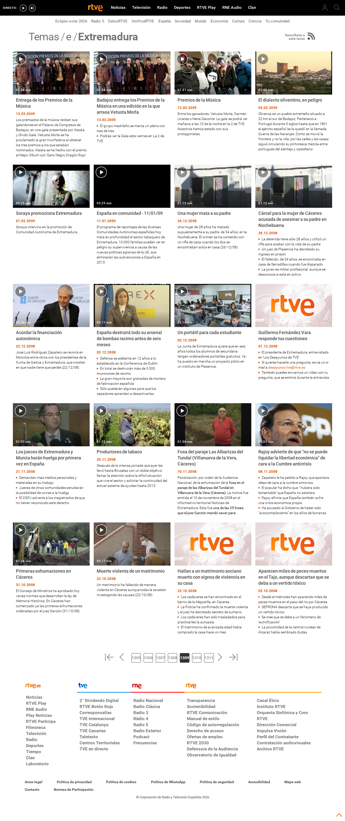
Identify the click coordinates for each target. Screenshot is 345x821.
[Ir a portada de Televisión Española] (104, 687)
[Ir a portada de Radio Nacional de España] (157, 687)
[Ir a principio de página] (338, 814)
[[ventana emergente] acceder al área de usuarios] (324, 7)
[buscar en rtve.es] (336, 7)
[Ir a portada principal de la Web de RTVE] (50, 685)
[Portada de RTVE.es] (95, 8)
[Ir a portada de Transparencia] (253, 687)
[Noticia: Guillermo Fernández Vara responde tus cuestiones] (293, 332)
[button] (109, 657)
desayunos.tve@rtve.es (286, 367)
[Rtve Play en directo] (23, 8)
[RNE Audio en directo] (32, 8)
